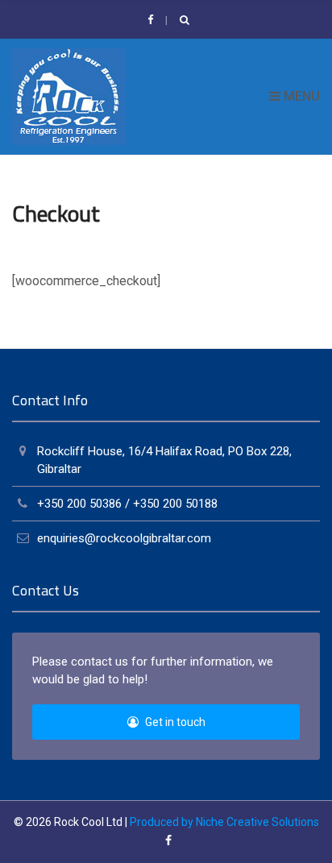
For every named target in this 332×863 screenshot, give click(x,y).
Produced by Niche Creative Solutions (224, 821)
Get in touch (174, 722)
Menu (300, 96)
